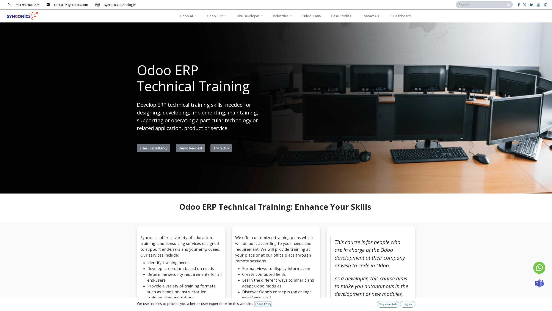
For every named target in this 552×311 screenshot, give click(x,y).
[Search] (508, 4)
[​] (519, 4)
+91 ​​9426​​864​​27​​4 (27, 5)
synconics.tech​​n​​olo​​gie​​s (120, 5)
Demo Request (190, 148)
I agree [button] (407, 304)
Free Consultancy (154, 148)
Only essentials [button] (388, 304)
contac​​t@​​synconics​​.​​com (71, 5)
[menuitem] (311, 16)
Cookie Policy (263, 304)
